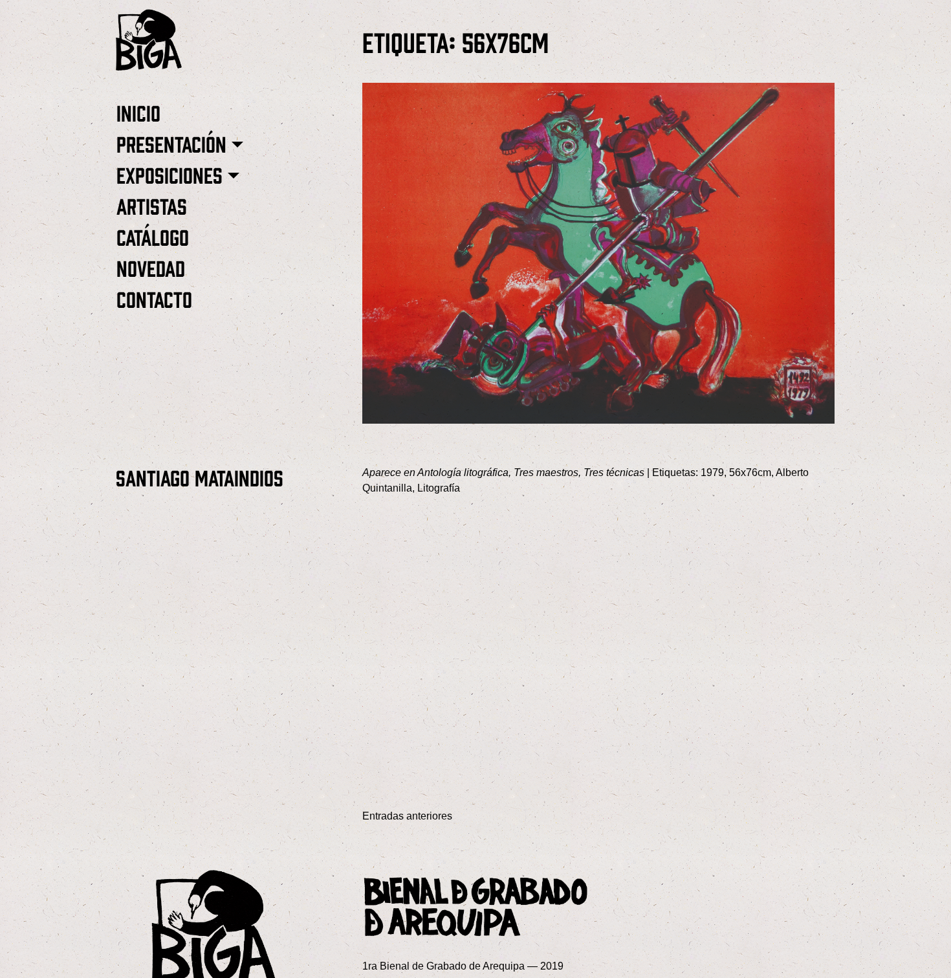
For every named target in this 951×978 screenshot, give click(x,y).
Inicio (138, 112)
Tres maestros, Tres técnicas (579, 472)
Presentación (171, 143)
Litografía (438, 488)
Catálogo (152, 236)
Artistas (151, 205)
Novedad (150, 267)
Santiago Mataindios (199, 477)
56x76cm (750, 472)
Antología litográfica (462, 472)
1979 (712, 472)
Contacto (154, 298)
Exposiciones (169, 174)
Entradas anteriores (407, 815)
